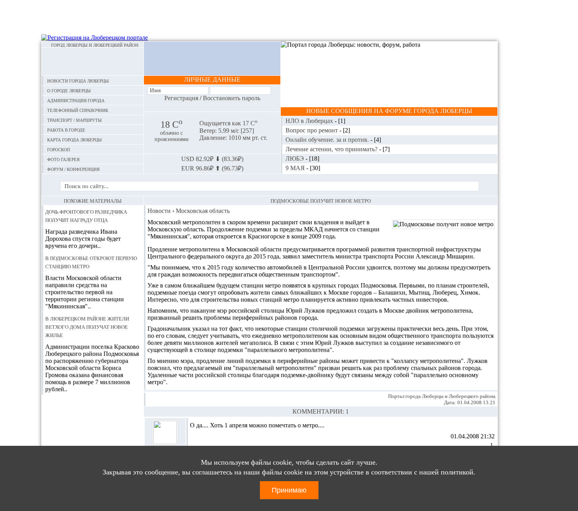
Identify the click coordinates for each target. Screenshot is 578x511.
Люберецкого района (472, 396)
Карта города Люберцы (74, 139)
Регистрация (181, 98)
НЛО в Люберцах (310, 120)
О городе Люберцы (69, 90)
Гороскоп (58, 149)
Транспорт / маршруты (74, 119)
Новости (159, 210)
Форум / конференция (73, 168)
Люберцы (433, 396)
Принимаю (289, 490)
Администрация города (76, 100)
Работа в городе (66, 129)
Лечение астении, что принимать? (332, 149)
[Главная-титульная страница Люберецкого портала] (93, 61)
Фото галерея (63, 159)
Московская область (203, 210)
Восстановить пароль (231, 98)
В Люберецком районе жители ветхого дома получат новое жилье (87, 326)
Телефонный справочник (77, 109)
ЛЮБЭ (295, 158)
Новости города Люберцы (78, 80)
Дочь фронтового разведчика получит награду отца (86, 215)
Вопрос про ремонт (312, 130)
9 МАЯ (295, 168)
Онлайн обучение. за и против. (327, 139)
